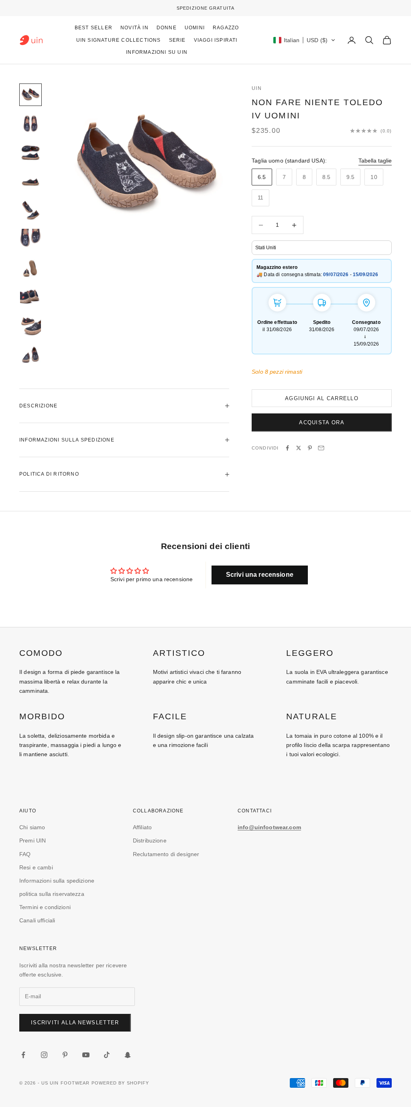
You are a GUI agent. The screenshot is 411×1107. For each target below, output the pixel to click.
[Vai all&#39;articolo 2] (30, 123)
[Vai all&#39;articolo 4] (30, 181)
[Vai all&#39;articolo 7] (30, 268)
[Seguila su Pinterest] (65, 1055)
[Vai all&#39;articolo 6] (30, 239)
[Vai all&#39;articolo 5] (30, 210)
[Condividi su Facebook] (287, 448)
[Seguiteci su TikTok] (107, 1055)
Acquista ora (321, 422)
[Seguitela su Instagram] (44, 1055)
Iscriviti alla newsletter (75, 1022)
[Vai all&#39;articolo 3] (30, 152)
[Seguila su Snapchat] (128, 1055)
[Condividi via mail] (321, 448)
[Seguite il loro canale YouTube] (86, 1055)
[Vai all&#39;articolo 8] (30, 297)
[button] (304, 40)
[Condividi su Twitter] (298, 448)
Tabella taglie (375, 160)
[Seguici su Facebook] (23, 1055)
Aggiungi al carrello (321, 398)
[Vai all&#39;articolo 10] (30, 355)
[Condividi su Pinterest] (310, 448)
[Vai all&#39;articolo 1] (30, 94)
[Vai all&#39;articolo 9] (30, 326)
